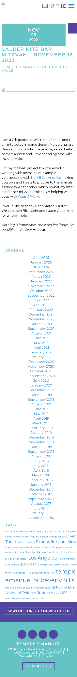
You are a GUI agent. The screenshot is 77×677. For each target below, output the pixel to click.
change (53, 536)
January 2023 (41, 281)
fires (55, 541)
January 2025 (41, 262)
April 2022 (41, 305)
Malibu (61, 559)
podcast (28, 564)
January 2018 (41, 485)
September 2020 (41, 376)
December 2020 (41, 362)
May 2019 (41, 414)
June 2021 (41, 338)
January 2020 (41, 385)
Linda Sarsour (20, 559)
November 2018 (41, 442)
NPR (7, 564)
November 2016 (41, 518)
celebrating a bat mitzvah (35, 536)
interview (68, 541)
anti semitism (12, 531)
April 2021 (41, 347)
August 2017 (41, 504)
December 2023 (41, 272)
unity (56, 593)
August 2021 (41, 333)
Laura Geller (61, 552)
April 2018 (41, 470)
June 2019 (41, 409)
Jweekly (36, 552)
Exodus (43, 541)
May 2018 (41, 466)
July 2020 (41, 381)
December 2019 (41, 390)
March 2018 (41, 475)
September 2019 (41, 399)
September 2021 (41, 329)
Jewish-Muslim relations (31, 547)
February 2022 (41, 310)
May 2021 (41, 343)
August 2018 (41, 456)
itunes (14, 547)
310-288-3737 (50, 652)
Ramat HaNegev (45, 564)
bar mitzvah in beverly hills (34, 531)
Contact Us (38, 666)
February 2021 (41, 352)
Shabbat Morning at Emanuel (31, 573)
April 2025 (41, 258)
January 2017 (41, 513)
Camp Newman (13, 536)
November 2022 (41, 286)
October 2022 (41, 291)
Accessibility (28, 655)
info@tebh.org (22, 652)
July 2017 (41, 508)
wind (18, 598)
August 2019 (41, 404)
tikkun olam (63, 587)
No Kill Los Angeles (46, 178)
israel (8, 547)
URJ (64, 592)
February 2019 (41, 428)
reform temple (61, 564)
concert (62, 536)
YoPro (41, 598)
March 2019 (41, 423)
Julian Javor (25, 552)
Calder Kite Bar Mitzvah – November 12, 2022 (38, 54)
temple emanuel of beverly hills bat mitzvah (28, 588)
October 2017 (41, 494)
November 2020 (41, 366)
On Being (15, 564)
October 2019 (41, 395)
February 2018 (41, 480)
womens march (30, 598)
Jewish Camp (51, 547)
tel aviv (51, 573)
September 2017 (41, 499)
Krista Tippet (47, 552)
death (20, 542)
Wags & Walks (29, 196)
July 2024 (41, 267)
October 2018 (41, 447)
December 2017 (41, 489)
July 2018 (41, 461)
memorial (70, 559)
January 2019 (41, 433)
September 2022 (41, 295)
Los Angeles (42, 558)
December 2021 (41, 314)
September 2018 (41, 452)
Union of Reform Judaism (29, 592)
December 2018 (41, 437)
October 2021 (41, 324)
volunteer (10, 598)
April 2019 (41, 418)
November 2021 (41, 319)
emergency (29, 542)
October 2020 (41, 371)
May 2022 (41, 300)
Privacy (48, 655)
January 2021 (41, 357)
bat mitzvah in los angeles (62, 531)
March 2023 (41, 276)
